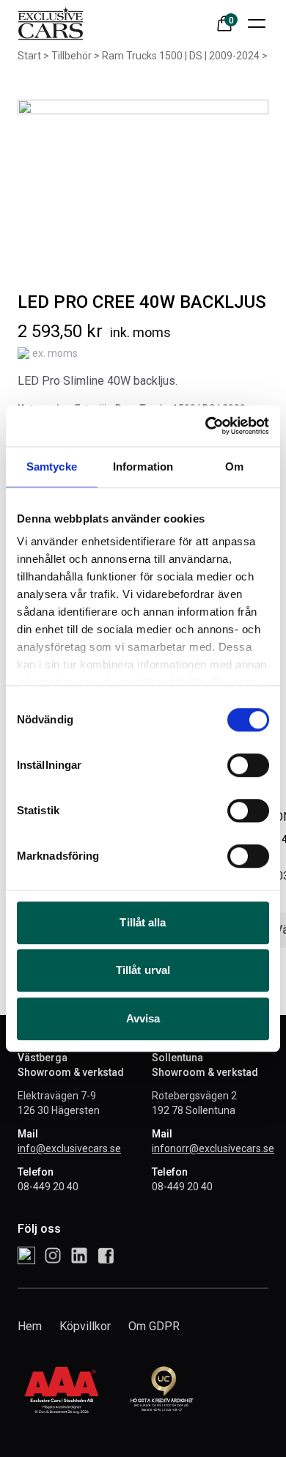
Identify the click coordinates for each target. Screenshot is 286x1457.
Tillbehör (71, 56)
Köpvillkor (85, 1326)
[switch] (248, 765)
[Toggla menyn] (256, 23)
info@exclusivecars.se (69, 1148)
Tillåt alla (143, 922)
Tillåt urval (143, 970)
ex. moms (55, 353)
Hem (30, 1326)
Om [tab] (234, 466)
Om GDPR (154, 1326)
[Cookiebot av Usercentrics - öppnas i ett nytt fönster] (205, 425)
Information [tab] (143, 466)
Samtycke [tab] (51, 466)
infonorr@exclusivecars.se (213, 1148)
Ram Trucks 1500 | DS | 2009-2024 (181, 56)
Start (29, 56)
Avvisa (143, 1018)
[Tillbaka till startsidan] (51, 23)
